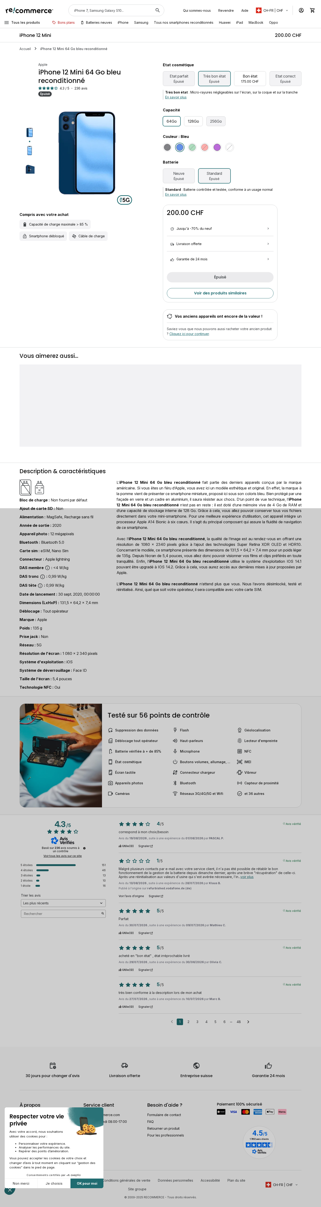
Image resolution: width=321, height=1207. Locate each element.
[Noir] (167, 147)
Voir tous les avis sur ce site (62, 856)
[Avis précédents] (172, 1021)
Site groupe (137, 1189)
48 (239, 1022)
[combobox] (110, 10)
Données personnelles (175, 1180)
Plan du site (236, 1180)
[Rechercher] (157, 10)
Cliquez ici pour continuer (189, 334)
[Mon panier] (312, 10)
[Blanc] (229, 147)
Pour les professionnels (165, 1135)
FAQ (150, 1122)
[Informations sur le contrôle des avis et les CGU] (84, 848)
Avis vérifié (293, 823)
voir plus (247, 877)
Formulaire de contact (164, 1115)
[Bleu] (179, 147)
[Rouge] (204, 147)
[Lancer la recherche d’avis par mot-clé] (103, 913)
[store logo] (29, 10)
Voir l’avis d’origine (131, 896)
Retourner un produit (163, 1128)
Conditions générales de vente (126, 1180)
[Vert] (192, 147)
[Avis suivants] (248, 1022)
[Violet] (217, 147)
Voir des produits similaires (220, 293)
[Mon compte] (301, 10)
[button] (272, 10)
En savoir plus (176, 97)
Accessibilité (210, 1180)
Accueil (25, 49)
